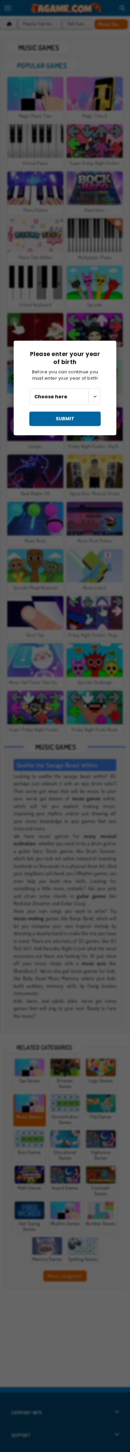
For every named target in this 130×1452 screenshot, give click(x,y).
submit (65, 418)
